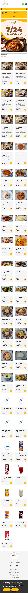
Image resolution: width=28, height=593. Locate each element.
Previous (2, 35)
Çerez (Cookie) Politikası (14, 577)
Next (25, 35)
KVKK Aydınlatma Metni (14, 572)
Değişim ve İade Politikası (14, 574)
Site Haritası (14, 579)
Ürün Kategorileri (6, 9)
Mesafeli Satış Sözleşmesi (14, 569)
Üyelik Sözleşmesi (14, 575)
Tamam (14, 589)
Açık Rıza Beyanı (14, 571)
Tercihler (6, 589)
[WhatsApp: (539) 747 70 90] (23, 4)
